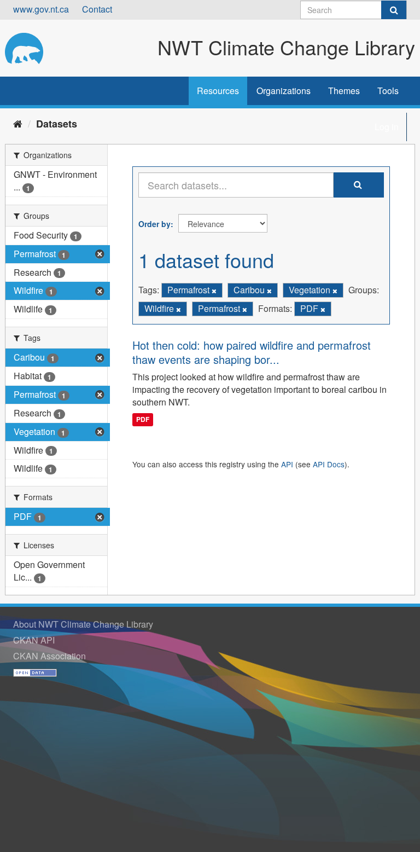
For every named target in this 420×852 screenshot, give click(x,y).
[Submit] (393, 10)
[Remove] (214, 290)
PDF (142, 419)
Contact (97, 9)
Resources (218, 90)
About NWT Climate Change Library (83, 624)
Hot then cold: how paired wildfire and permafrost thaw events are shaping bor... (251, 352)
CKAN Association (49, 656)
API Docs (329, 464)
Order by (154, 223)
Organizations (283, 90)
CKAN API (34, 640)
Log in (387, 126)
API (287, 464)
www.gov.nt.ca (41, 9)
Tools (388, 90)
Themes (344, 90)
